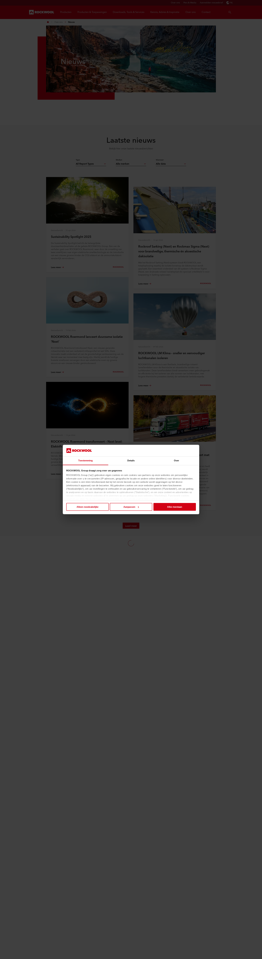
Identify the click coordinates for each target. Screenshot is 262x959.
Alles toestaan (174, 507)
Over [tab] (176, 460)
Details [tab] (131, 460)
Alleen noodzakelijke (87, 507)
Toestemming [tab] (85, 460)
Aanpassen (129, 507)
